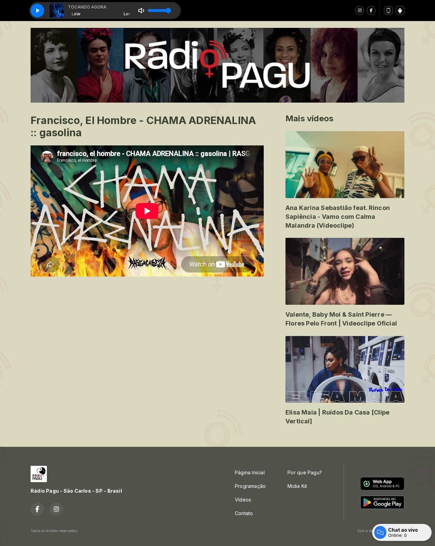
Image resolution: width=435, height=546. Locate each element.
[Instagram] (359, 10)
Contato (244, 513)
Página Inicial (250, 472)
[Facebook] (371, 10)
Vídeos (243, 500)
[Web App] (388, 10)
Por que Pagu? (305, 472)
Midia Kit (297, 486)
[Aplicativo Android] (400, 10)
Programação (250, 486)
